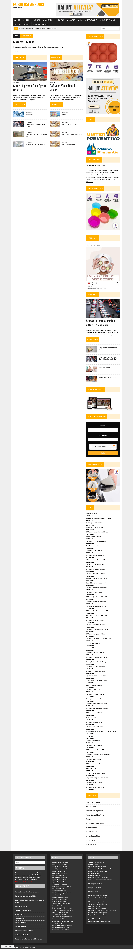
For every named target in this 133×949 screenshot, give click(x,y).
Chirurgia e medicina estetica (95, 671)
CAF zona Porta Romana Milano (96, 560)
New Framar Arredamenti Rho (96, 606)
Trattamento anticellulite (21, 935)
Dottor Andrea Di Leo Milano (95, 666)
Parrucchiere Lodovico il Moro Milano (99, 921)
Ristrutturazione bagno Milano (94, 811)
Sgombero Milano (93, 864)
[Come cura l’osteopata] (91, 371)
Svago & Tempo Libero (41, 24)
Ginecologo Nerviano (101, 898)
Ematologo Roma (93, 873)
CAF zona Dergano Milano (94, 722)
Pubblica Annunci (91, 513)
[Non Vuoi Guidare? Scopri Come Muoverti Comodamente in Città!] (91, 361)
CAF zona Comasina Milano (95, 694)
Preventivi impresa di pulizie (95, 773)
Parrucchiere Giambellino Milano (62, 925)
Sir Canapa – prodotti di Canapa (96, 615)
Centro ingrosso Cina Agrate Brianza (30, 87)
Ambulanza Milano (57, 895)
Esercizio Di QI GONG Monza (61, 903)
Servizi (27, 24)
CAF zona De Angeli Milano (95, 555)
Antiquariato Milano (91, 828)
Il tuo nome (103, 425)
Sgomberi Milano (90, 840)
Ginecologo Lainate (94, 895)
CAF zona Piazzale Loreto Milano (97, 532)
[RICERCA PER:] (110, 28)
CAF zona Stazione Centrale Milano (98, 754)
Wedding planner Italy (95, 884)
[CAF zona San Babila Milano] (55, 126)
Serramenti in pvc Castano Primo (98, 877)
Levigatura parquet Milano (95, 564)
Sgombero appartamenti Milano (95, 823)
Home (18, 20)
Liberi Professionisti (108, 20)
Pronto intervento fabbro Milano (95, 815)
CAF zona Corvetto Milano (95, 592)
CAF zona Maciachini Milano (95, 713)
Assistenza (48, 20)
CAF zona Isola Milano (93, 759)
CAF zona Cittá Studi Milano (95, 625)
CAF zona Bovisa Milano (94, 782)
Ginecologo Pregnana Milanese (97, 902)
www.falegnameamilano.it (59, 869)
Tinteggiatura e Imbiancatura (60, 884)
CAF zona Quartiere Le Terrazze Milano (99, 638)
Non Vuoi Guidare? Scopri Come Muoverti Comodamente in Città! (108, 358)
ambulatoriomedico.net (59, 890)
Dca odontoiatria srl (31, 114)
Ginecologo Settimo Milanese (97, 908)
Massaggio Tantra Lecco (94, 523)
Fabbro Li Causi (91, 768)
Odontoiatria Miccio (93, 740)
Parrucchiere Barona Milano (60, 930)
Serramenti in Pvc (91, 806)
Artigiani (37, 20)
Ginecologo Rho (57, 921)
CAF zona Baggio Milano (94, 550)
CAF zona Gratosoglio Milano (96, 601)
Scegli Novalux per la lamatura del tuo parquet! (102, 731)
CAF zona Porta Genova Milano (96, 750)
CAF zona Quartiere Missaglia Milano (72, 134)
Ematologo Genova (94, 875)
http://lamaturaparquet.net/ (60, 899)
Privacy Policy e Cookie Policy (96, 662)
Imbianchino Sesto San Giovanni (61, 886)
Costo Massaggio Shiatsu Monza (62, 908)
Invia (103, 453)
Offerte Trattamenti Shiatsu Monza (62, 910)
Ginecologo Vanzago (94, 906)
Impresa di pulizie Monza (59, 880)
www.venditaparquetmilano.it (60, 862)
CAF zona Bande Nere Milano (95, 569)
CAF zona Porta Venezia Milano (96, 541)
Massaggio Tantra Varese (94, 527)
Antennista (89, 736)
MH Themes (32, 947)
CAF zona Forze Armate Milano (96, 703)
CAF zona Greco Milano (68, 144)
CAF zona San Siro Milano (94, 745)
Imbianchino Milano (91, 832)
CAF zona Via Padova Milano (95, 574)
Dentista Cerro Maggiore (96, 910)
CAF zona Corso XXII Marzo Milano (97, 629)
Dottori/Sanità (92, 20)
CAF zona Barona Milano (94, 764)
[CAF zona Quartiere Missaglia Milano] (55, 136)
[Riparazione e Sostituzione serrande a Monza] (18, 136)
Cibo (80, 20)
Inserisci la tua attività (93, 536)
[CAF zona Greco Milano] (55, 146)
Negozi (18, 24)
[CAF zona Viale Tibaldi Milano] (66, 80)
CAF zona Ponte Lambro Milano (96, 657)
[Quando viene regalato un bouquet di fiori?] (91, 351)
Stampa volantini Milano (59, 919)
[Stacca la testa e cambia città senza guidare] (18, 126)
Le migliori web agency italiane (107, 377)
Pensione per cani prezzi (94, 546)
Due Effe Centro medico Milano (96, 680)
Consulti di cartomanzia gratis (96, 583)
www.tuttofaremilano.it (59, 871)
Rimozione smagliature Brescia (97, 871)
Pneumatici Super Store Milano (96, 578)
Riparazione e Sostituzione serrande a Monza (36, 135)
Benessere (71, 20)
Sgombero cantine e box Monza (96, 676)
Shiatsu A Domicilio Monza (60, 912)
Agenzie (26, 20)
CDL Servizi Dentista (93, 643)
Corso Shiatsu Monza (58, 906)
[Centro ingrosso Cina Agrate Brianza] (30, 80)
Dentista (88, 819)
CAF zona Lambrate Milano (95, 652)
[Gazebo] (55, 116)
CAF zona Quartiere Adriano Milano (98, 597)
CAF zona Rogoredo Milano (95, 620)
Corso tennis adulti (20, 918)
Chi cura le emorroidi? (21, 923)
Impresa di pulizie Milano (93, 836)
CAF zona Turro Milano (93, 689)
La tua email (103, 435)
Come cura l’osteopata (105, 367)
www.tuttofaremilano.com (59, 873)
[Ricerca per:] (22, 51)
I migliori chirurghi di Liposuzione (97, 778)
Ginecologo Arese (67, 921)
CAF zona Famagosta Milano (95, 634)
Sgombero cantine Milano (96, 862)
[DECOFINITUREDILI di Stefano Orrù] (18, 146)
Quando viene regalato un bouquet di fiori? (109, 348)
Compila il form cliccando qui (23, 881)
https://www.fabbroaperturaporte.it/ (63, 916)
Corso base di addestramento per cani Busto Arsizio (28, 939)
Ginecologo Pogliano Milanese (97, 904)
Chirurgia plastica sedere (94, 699)
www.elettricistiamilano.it (59, 864)
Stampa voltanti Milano (95, 887)
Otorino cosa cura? (20, 914)
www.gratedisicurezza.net (59, 866)
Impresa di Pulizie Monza (94, 648)
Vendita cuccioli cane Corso (95, 685)
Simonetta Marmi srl (20, 927)
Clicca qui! (89, 182)
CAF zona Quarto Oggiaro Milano (97, 708)
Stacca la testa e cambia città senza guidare (36, 125)
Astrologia (60, 20)
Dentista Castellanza (100, 915)
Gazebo (64, 114)
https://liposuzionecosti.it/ (60, 901)
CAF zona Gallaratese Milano (95, 787)
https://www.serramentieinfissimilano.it (100, 880)
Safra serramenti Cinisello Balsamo (24, 931)
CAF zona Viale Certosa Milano (96, 587)
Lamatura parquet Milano (93, 802)
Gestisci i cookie (7, 946)
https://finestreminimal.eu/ (60, 897)
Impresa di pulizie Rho (94, 891)
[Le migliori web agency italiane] (91, 381)
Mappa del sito (91, 717)
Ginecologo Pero (57, 923)
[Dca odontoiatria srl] (18, 116)
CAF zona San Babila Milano (69, 124)
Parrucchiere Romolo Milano (60, 927)
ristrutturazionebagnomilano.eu (61, 893)
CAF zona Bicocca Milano (94, 727)
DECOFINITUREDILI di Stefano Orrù (35, 144)
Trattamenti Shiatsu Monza (60, 914)
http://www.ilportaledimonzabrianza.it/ (100, 869)
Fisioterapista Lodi (91, 844)
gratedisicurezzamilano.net (96, 919)
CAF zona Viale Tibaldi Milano (63, 87)
